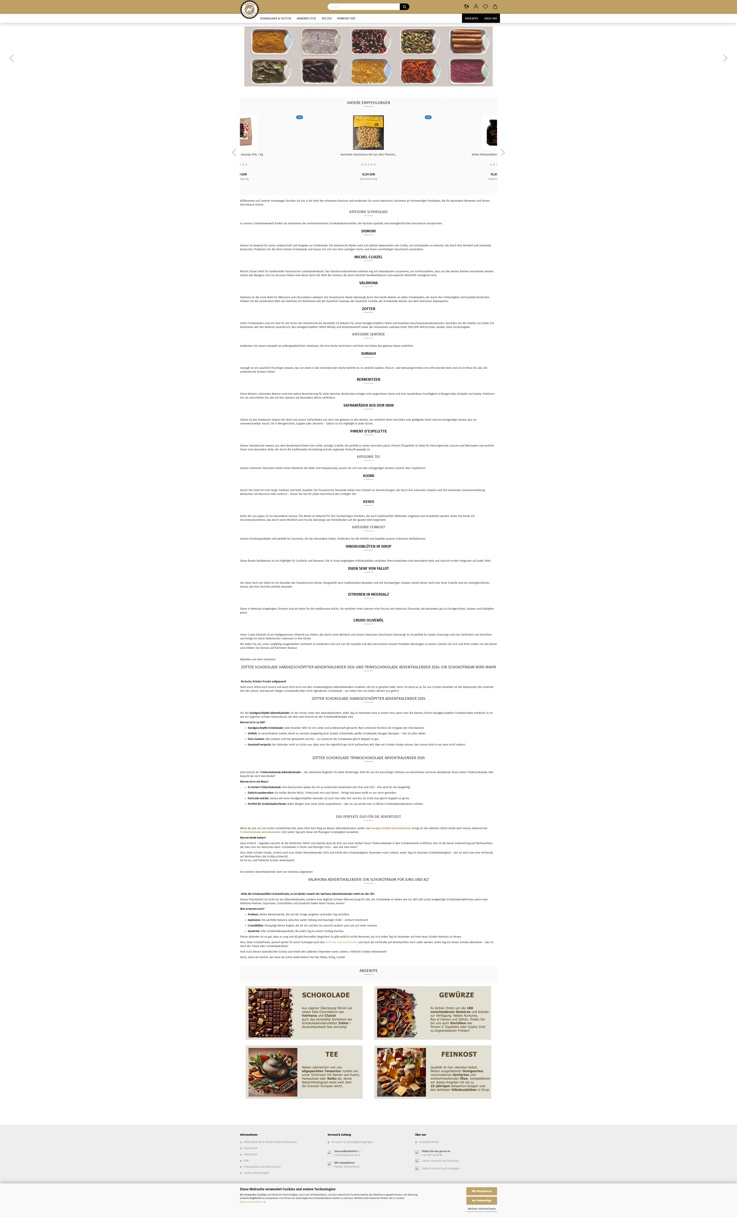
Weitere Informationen (482, 1208)
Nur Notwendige (482, 1200)
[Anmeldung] (476, 6)
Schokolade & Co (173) (275, 18)
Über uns (490, 18)
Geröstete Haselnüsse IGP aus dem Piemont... (368, 154)
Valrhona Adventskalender (342, 942)
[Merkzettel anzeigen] (485, 6)
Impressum (250, 1154)
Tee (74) (326, 18)
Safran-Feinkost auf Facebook (440, 1161)
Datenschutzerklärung (252, 1201)
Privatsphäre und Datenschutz (262, 1166)
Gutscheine (251, 1148)
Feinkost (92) (346, 18)
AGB (246, 1160)
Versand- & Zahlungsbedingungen (352, 1142)
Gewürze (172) (306, 18)
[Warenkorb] (495, 6)
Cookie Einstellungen (256, 1173)
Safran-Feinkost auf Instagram (440, 1168)
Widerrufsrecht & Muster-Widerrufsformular (270, 1142)
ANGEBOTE (471, 18)
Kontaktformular (429, 1142)
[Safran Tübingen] (249, 6)
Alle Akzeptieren (482, 1191)
